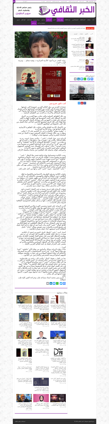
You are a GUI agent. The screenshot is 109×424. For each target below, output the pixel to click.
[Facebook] (26, 1)
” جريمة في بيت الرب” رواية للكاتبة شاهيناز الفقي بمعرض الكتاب (24, 368)
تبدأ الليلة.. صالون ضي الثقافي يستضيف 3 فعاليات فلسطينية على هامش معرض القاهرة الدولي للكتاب (58, 360)
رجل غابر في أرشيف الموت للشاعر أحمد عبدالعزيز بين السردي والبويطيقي (25, 306)
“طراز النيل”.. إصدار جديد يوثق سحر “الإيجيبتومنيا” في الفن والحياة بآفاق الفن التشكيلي (24, 380)
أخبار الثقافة (82, 19)
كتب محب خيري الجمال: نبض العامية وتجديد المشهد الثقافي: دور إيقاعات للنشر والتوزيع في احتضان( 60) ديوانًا (41, 307)
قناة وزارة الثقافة (55, 1)
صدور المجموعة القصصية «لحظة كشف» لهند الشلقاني (58, 404)
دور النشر (34, 23)
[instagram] (23, 1)
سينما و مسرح (37, 19)
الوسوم (75, 33)
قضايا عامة (29, 19)
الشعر (54, 19)
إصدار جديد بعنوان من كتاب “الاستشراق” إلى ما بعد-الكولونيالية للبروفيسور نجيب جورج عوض (24, 406)
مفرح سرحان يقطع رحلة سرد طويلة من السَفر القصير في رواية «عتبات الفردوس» (41, 342)
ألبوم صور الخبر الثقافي (73, 1)
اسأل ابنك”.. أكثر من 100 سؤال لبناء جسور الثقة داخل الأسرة (42, 405)
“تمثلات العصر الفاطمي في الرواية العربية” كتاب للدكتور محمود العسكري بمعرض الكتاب (25, 360)
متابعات (88, 19)
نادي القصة (49, 19)
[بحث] (14, 1)
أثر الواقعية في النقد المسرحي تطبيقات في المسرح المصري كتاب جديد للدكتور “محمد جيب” (58, 307)
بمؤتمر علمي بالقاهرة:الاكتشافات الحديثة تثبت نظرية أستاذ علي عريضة (78, 39)
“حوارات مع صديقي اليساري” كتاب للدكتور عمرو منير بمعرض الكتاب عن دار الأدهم (41, 389)
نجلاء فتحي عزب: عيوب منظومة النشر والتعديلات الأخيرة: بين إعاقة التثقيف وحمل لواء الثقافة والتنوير (83, 97)
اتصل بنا (43, 1)
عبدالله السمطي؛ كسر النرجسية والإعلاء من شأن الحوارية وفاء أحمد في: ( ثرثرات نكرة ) (25, 325)
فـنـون (18, 19)
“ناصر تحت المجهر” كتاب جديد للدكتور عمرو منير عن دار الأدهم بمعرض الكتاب (58, 380)
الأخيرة (91, 33)
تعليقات (81, 33)
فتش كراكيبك (82, 59)
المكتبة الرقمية (64, 1)
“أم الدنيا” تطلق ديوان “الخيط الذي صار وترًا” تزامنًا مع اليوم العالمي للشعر (58, 324)
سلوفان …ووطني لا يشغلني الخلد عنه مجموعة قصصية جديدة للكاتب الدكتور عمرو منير (42, 351)
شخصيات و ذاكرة (41, 23)
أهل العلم (23, 19)
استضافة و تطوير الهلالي (20, 421)
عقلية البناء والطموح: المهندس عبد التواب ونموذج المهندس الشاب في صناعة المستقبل (78, 46)
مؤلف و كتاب (60, 19)
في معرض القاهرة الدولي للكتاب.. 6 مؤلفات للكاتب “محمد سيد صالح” (59, 342)
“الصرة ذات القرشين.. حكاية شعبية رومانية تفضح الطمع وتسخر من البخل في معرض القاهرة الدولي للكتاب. (25, 343)
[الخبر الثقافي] (54, 10)
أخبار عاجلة (81, 1)
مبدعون (43, 19)
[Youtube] (25, 1)
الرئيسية (93, 19)
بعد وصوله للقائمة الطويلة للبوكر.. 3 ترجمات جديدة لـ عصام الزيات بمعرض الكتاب (42, 368)
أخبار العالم (48, 1)
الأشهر (86, 33)
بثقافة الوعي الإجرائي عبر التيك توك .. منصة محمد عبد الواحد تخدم (71, 28)
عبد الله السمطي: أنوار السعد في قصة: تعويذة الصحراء (41, 323)
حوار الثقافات (67, 19)
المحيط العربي (75, 19)
